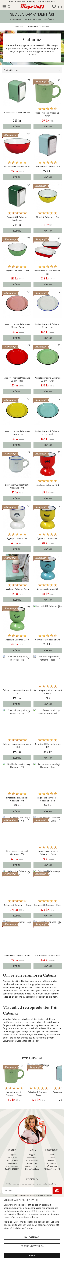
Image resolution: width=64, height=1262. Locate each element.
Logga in (12, 1155)
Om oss (52, 1157)
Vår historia (52, 1166)
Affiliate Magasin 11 (52, 1169)
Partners (52, 1160)
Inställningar (32, 1237)
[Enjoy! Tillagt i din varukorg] (32, 6)
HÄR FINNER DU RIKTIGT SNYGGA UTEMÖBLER (32, 19)
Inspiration (31, 1157)
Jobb (52, 1155)
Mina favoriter (32, 1160)
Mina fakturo (12, 1160)
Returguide (32, 1163)
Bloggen (32, 1155)
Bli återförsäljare (32, 1169)
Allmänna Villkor (32, 1166)
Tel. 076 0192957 (12, 1169)
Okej (32, 1255)
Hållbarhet (51, 1163)
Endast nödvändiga (32, 1246)
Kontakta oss (12, 1157)
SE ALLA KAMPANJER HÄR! (32, 14)
